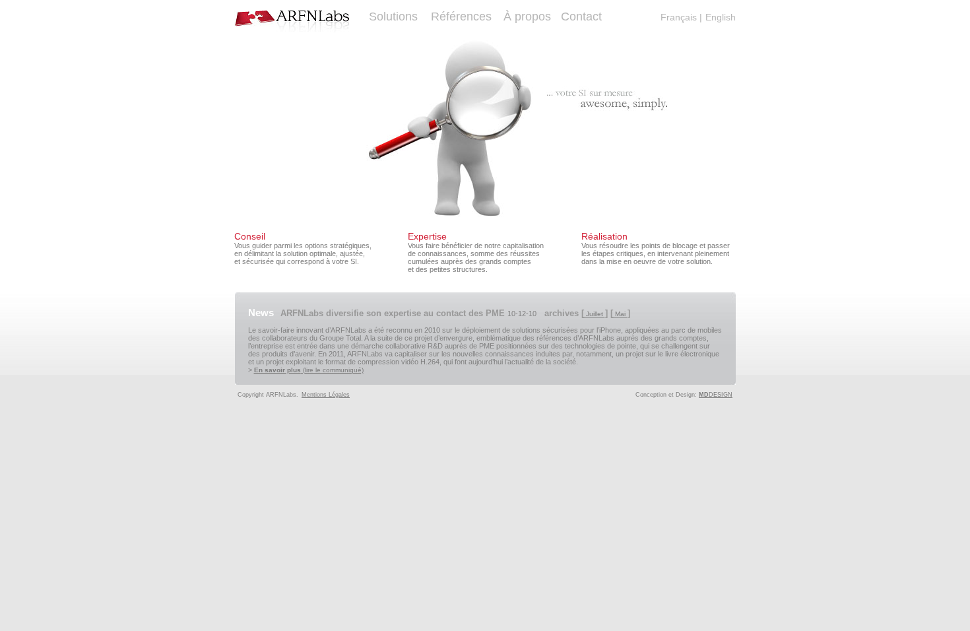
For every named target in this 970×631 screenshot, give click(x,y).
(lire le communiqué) (309, 370)
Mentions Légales (326, 394)
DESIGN (715, 394)
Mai (620, 313)
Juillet (594, 313)
